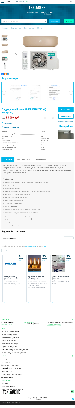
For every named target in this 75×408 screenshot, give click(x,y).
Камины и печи (6, 371)
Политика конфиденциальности (12, 389)
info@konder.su (48, 14)
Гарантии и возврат (8, 386)
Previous (2, 250)
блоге (45, 246)
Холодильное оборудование (10, 365)
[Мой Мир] (8, 74)
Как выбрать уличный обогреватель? (36, 277)
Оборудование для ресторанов (11, 374)
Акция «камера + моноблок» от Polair (11, 277)
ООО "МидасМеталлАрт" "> (37, 93)
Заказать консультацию (12, 127)
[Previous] (4, 93)
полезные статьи (31, 246)
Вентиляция (5, 362)
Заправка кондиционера (9, 344)
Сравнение (54, 21)
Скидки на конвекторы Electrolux (60, 277)
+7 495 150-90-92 (47, 12)
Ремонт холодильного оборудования (13, 353)
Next (6, 250)
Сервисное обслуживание (10, 338)
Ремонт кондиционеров (9, 335)
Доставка (4, 383)
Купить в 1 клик (66, 116)
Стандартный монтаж (65, 121)
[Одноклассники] (5, 74)
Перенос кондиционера (9, 347)
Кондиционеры (6, 359)
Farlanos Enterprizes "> (17, 93)
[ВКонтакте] (2, 74)
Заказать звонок (6, 325)
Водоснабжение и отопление (11, 368)
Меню (3, 2)
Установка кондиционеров (10, 332)
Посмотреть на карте (54, 324)
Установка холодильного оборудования (14, 350)
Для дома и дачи (7, 377)
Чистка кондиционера (8, 341)
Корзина (69, 21)
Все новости (69, 238)
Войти (72, 2)
